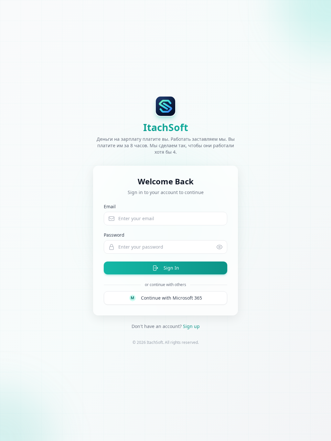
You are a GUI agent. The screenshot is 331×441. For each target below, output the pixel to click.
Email (110, 206)
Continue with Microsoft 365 (166, 298)
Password (114, 235)
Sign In (171, 268)
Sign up (191, 326)
